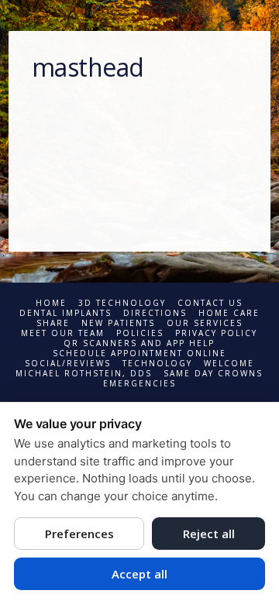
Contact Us (210, 303)
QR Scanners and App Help (139, 343)
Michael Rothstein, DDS (84, 374)
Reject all (209, 533)
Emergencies (139, 384)
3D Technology (122, 303)
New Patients (118, 323)
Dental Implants (65, 313)
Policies (140, 333)
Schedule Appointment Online (139, 353)
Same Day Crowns (213, 374)
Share (53, 323)
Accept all (139, 574)
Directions (155, 313)
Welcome (229, 364)
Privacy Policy (216, 333)
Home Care (229, 313)
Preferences (79, 533)
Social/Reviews (68, 364)
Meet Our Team (63, 333)
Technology (157, 364)
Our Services (205, 323)
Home (51, 303)
